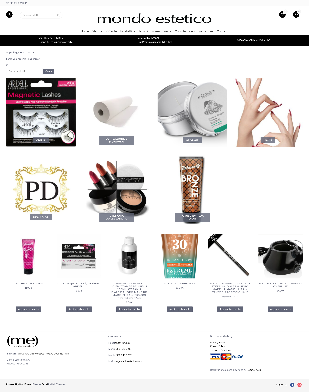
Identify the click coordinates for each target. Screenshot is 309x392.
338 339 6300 (124, 349)
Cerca (58, 15)
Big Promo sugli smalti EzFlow (155, 42)
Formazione (160, 31)
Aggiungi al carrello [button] (28, 309)
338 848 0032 (124, 355)
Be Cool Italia (254, 369)
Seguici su (281, 384)
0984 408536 (122, 342)
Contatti (222, 31)
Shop (95, 31)
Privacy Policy (217, 342)
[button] (9, 15)
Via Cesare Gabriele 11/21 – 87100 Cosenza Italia (43, 353)
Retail (45, 384)
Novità (143, 31)
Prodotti (126, 31)
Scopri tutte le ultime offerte (56, 42)
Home (85, 31)
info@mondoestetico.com (128, 361)
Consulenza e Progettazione (194, 31)
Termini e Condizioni (220, 350)
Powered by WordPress (18, 384)
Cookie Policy (217, 346)
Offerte (111, 31)
